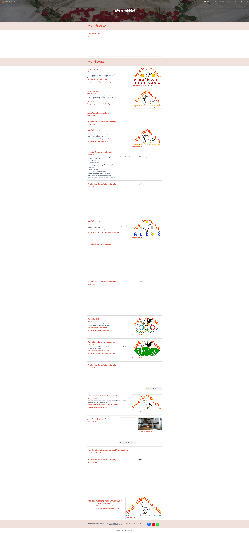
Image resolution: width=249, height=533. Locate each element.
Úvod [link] (201, 1)
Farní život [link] (214, 1)
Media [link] (236, 1)
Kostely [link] (222, 1)
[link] (153, 377)
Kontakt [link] (243, 1)
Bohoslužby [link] (207, 1)
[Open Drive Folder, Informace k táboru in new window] (159, 40)
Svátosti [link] (229, 1)
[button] (247, 1)
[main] (124, 11)
